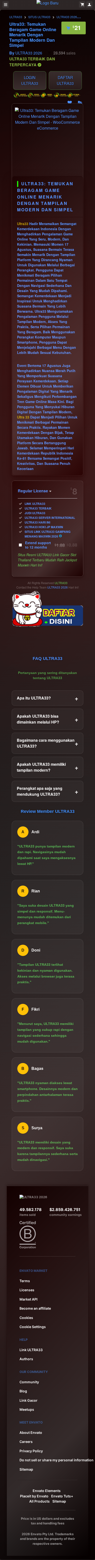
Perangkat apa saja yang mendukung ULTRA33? (47, 791)
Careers (26, 1441)
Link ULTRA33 (31, 1350)
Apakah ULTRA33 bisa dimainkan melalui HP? (47, 719)
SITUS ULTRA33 (39, 17)
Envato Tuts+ (62, 1496)
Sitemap (26, 1469)
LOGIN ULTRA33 (29, 80)
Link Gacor (28, 1400)
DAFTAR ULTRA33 (65, 80)
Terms (24, 1281)
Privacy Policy (31, 1451)
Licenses (26, 1290)
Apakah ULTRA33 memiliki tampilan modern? (47, 767)
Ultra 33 (23, 417)
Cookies (26, 1318)
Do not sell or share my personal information (56, 1460)
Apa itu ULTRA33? (47, 698)
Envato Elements (47, 1491)
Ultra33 (22, 223)
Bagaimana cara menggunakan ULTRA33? (47, 743)
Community (29, 1382)
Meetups (26, 1409)
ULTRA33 (15, 17)
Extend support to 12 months (51, 544)
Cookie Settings (32, 1327)
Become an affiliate (35, 1308)
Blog (23, 1391)
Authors (26, 1359)
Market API (28, 1299)
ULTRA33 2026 (67, 17)
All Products (39, 1501)
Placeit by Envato (34, 1496)
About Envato (30, 1432)
